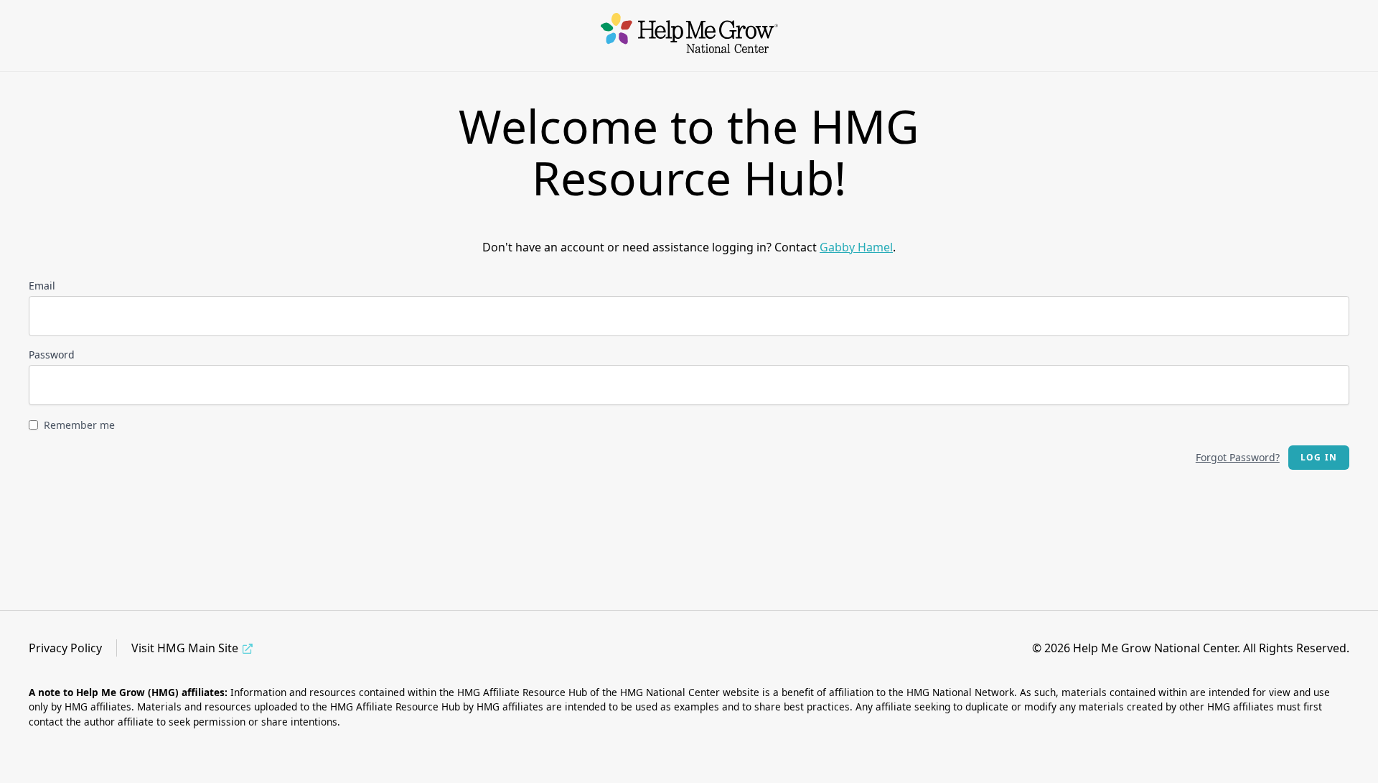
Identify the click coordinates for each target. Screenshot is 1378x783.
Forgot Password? (1238, 457)
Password (52, 354)
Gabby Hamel (856, 247)
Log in (1318, 457)
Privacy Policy (65, 648)
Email (42, 285)
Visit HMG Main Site (184, 648)
